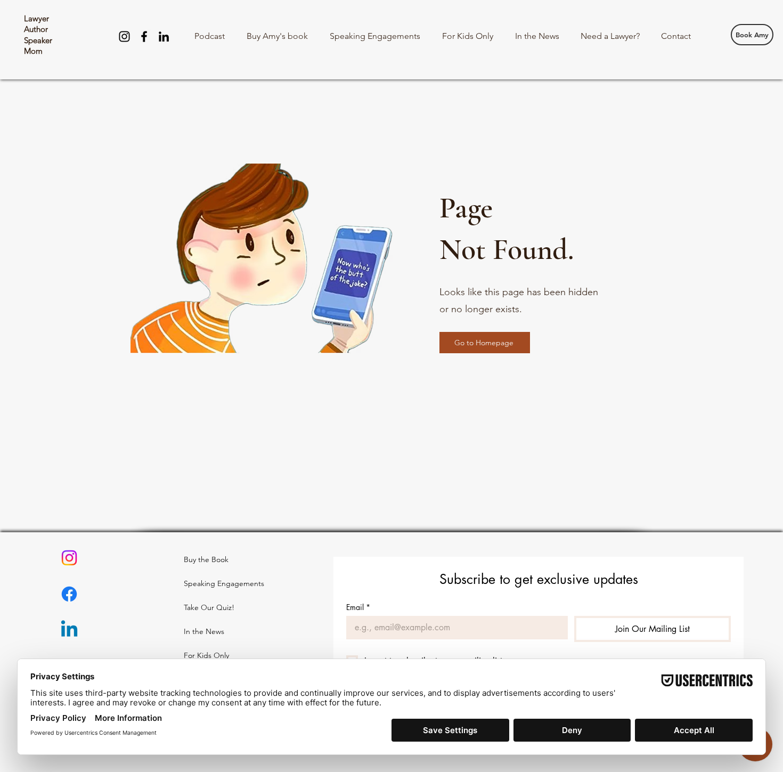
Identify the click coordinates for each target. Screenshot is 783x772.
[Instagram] (124, 36)
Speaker (38, 40)
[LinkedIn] (164, 36)
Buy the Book (206, 559)
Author (36, 29)
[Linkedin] (69, 630)
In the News (204, 631)
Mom (33, 51)
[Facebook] (144, 36)
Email (358, 607)
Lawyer (36, 18)
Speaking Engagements (209, 583)
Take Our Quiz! (209, 607)
